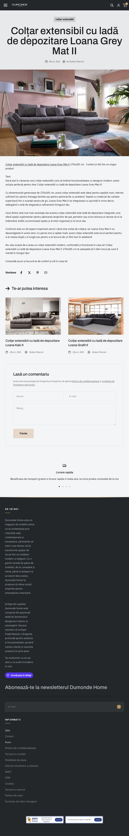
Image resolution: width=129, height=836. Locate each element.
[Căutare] (112, 5)
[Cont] (118, 5)
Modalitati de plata (15, 760)
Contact (9, 736)
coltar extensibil (65, 19)
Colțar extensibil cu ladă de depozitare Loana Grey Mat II (38, 164)
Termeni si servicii (15, 789)
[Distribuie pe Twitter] (29, 272)
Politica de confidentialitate (20, 748)
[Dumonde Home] (19, 5)
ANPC (8, 771)
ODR (7, 777)
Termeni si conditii (15, 754)
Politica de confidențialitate (85, 381)
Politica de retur (14, 795)
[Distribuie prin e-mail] (46, 272)
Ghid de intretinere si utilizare (21, 765)
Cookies (9, 783)
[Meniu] (5, 5)
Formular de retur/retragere (21, 801)
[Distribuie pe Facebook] (21, 272)
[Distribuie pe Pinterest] (37, 272)
